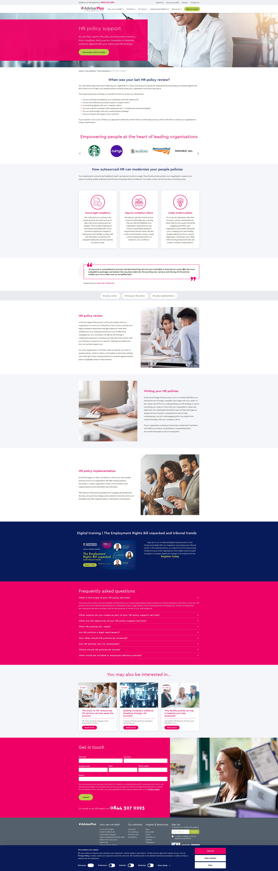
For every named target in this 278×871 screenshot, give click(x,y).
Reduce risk (104, 842)
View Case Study (94, 151)
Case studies (150, 832)
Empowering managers (108, 834)
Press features (150, 837)
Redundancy (132, 837)
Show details (163, 865)
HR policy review (110, 296)
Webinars (149, 840)
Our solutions (90, 71)
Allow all (210, 851)
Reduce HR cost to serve (108, 840)
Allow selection (210, 858)
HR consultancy (133, 832)
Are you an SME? (172, 2)
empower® (132, 829)
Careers (185, 2)
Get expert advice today (94, 52)
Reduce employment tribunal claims (112, 837)
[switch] (112, 865)
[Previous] (80, 151)
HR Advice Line (133, 834)
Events (148, 834)
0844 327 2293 (107, 2)
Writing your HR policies (134, 296)
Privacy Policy (154, 789)
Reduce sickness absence (108, 845)
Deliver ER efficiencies (107, 832)
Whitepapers (150, 842)
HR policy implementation (164, 296)
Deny (210, 865)
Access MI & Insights (107, 829)
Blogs (147, 829)
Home (81, 71)
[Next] (198, 151)
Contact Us (194, 2)
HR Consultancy (104, 71)
